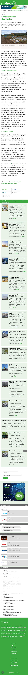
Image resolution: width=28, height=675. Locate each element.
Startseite (12, 10)
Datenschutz (14, 651)
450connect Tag (11, 561)
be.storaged (19, 165)
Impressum (14, 653)
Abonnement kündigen (9, 530)
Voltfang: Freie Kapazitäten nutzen (16, 241)
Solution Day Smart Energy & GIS (14, 548)
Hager (9, 511)
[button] (14, 39)
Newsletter (14, 643)
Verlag (14, 649)
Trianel (9, 517)
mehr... (14, 218)
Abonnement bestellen (9, 527)
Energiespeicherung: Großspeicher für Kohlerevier (15, 451)
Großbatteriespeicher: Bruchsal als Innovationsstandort (14, 420)
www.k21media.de (14, 667)
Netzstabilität (10, 183)
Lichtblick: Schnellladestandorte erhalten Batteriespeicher (16, 224)
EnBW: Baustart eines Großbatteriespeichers (14, 365)
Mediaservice (14, 647)
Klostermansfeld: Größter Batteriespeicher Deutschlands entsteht (18, 349)
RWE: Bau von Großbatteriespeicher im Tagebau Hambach (17, 277)
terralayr (13, 164)
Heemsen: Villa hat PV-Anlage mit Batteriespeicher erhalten (16, 433)
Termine (14, 645)
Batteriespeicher (18, 181)
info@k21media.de (14, 665)
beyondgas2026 (11, 536)
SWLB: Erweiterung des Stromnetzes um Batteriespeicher (17, 258)
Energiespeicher (18, 10)
